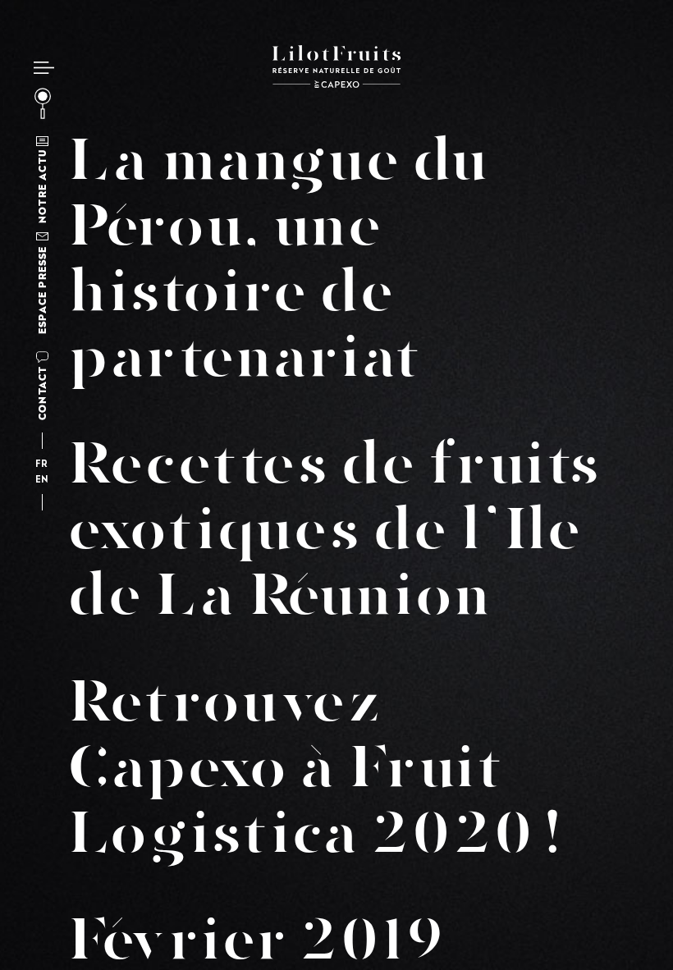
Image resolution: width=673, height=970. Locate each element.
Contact (42, 393)
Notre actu (42, 186)
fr (42, 464)
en (42, 480)
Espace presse (42, 289)
